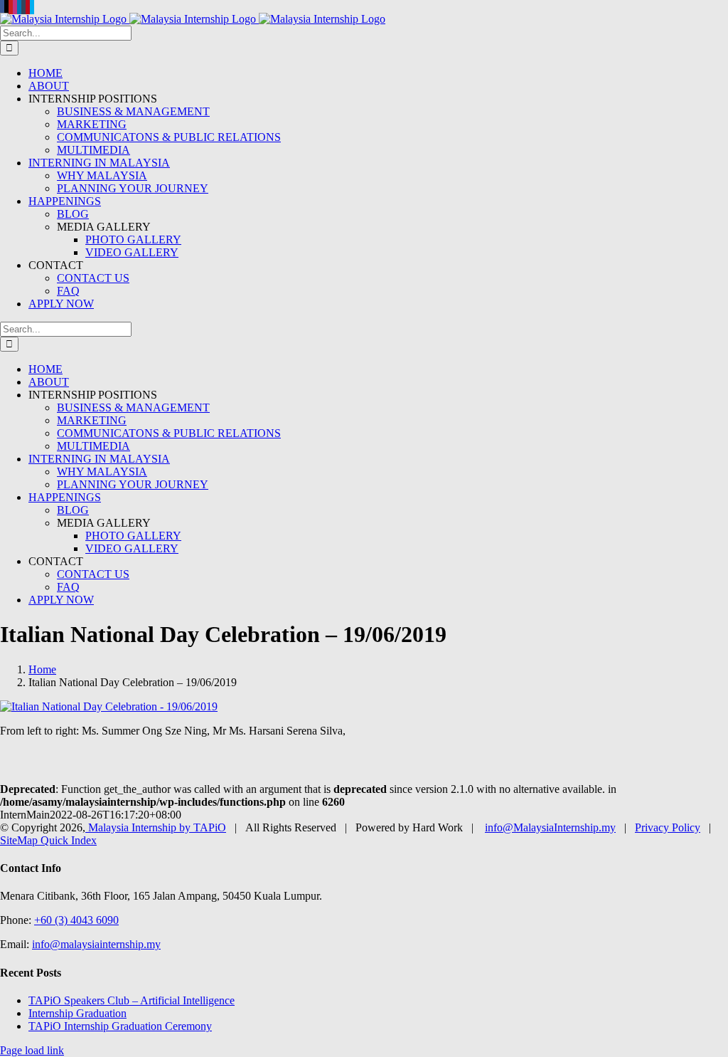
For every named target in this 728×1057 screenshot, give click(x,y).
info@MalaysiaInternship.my (550, 827)
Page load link (32, 1050)
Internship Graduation (77, 1013)
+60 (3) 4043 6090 (76, 920)
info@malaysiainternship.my (96, 944)
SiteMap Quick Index (48, 840)
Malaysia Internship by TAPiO (155, 827)
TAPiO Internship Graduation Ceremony (120, 1026)
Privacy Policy (667, 827)
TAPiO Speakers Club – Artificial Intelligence (131, 1000)
